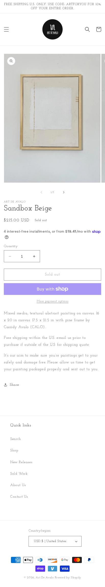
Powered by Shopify (68, 577)
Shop (14, 450)
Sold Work (19, 474)
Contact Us (19, 497)
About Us (18, 485)
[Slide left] (41, 192)
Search (15, 439)
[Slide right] (63, 192)
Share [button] (14, 385)
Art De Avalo (45, 577)
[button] (6, 29)
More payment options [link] (53, 301)
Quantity (11, 246)
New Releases (21, 462)
